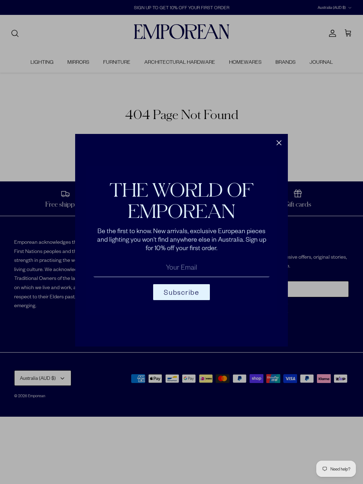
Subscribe (181, 292)
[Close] (279, 143)
